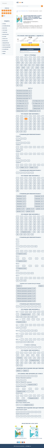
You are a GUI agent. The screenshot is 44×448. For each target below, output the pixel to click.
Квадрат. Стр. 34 (24, 167)
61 (38, 72)
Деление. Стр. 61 (20, 211)
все (4, 15)
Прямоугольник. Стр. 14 (22, 105)
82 (26, 80)
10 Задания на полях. (33, 398)
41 (32, 67)
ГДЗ (17, 10)
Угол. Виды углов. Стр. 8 (22, 100)
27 (17, 65)
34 (38, 126)
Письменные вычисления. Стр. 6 (24, 95)
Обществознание (6, 45)
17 (25, 121)
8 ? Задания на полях (21, 253)
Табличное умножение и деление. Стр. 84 (26, 298)
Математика (5, 40)
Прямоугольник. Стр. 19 (34, 110)
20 (22, 62)
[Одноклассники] (21, 442)
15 (34, 60)
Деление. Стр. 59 (30, 208)
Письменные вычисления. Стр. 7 (24, 98)
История (4, 36)
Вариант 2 (26, 370)
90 (30, 82)
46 (17, 70)
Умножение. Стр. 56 (21, 206)
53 (34, 70)
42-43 (37, 67)
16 (38, 60)
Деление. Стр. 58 (20, 208)
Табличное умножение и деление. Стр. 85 (26, 301)
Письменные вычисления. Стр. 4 (24, 90)
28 (21, 65)
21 (26, 62)
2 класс (20, 10)
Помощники (4, 3)
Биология (4, 28)
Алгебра (4, 23)
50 (24, 234)
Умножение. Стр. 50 (21, 198)
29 (25, 65)
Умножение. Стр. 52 (21, 201)
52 (30, 70)
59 (30, 72)
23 (34, 62)
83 (30, 80)
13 (25, 60)
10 (10, 13)
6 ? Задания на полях (21, 261)
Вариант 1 (19, 285)
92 (38, 82)
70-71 (18, 77)
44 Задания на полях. (25, 231)
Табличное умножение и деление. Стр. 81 (26, 290)
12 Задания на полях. (21, 400)
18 (30, 121)
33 (34, 126)
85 (38, 80)
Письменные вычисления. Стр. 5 (24, 93)
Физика (4, 51)
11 (2, 15)
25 (30, 123)
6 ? (35, 246)
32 (30, 126)
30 (29, 65)
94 (17, 85)
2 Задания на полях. (28, 404)
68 (38, 75)
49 (21, 234)
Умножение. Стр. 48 (21, 196)
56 (17, 72)
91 (34, 82)
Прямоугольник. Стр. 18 (22, 110)
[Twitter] (19, 442)
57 (21, 72)
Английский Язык (6, 25)
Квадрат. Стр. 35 (33, 167)
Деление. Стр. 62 (30, 211)
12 (21, 60)
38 (25, 128)
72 (22, 77)
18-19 (18, 62)
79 (17, 80)
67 (34, 75)
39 (30, 128)
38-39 (23, 67)
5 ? (32, 273)
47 (21, 70)
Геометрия (4, 32)
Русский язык (5, 49)
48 (17, 234)
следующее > (34, 44)
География (4, 30)
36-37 (18, 67)
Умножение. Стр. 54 (21, 203)
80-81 (22, 80)
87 (17, 82)
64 (21, 75)
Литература (4, 38)
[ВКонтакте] (17, 442)
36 (17, 128)
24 (38, 62)
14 (30, 60)
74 (30, 77)
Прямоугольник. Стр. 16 (22, 108)
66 (30, 75)
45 (24, 131)
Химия (3, 53)
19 (34, 121)
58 (25, 72)
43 (17, 131)
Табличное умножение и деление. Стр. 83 (26, 296)
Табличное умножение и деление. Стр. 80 (26, 288)
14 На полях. (19, 357)
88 (21, 82)
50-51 (26, 70)
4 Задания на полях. (32, 384)
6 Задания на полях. (21, 321)
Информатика (5, 34)
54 (38, 70)
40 (34, 128)
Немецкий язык (5, 42)
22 (30, 62)
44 (21, 131)
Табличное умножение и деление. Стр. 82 (26, 293)
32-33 (38, 65)
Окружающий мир (6, 47)
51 (28, 234)
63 (17, 75)
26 (34, 123)
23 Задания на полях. (34, 360)
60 (34, 72)
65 (25, 75)
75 (34, 77)
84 (34, 80)
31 (33, 65)
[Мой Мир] (22, 442)
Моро (27, 10)
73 (26, 77)
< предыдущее (26, 44)
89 (25, 82)
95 (21, 85)
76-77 (38, 77)
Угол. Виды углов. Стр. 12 (22, 103)
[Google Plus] (24, 442)
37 (21, 128)
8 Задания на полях (25, 314)
